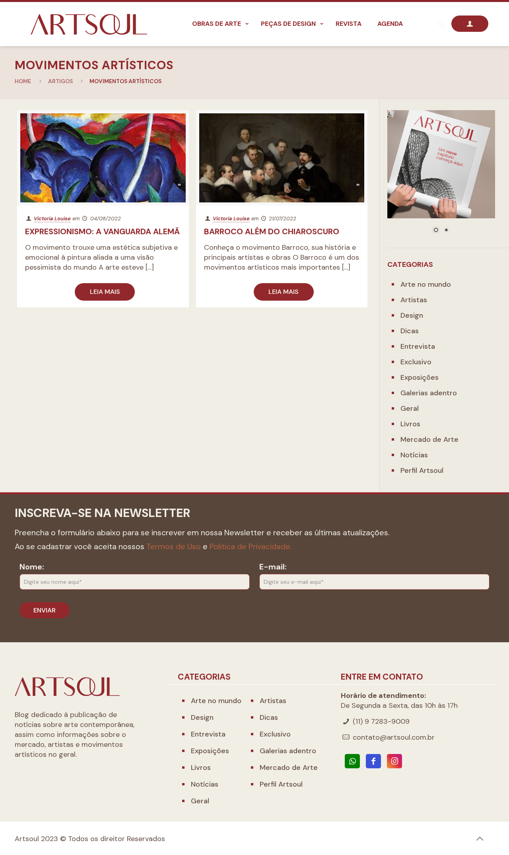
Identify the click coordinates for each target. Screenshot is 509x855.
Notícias (414, 455)
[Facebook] (373, 761)
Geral (409, 408)
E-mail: (273, 567)
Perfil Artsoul (421, 470)
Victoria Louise (52, 218)
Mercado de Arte (429, 439)
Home (23, 81)
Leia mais (105, 292)
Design (411, 315)
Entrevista (417, 346)
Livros (410, 424)
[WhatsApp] (352, 761)
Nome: (31, 567)
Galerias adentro (428, 393)
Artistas (413, 300)
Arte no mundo (425, 284)
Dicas (409, 331)
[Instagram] (394, 761)
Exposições (419, 377)
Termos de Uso (173, 546)
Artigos (60, 81)
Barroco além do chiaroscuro (271, 231)
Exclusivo (415, 362)
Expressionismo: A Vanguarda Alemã (102, 231)
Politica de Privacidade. (251, 546)
